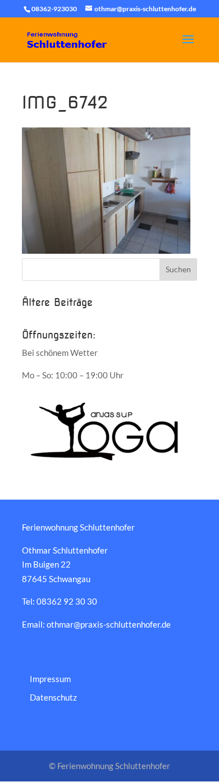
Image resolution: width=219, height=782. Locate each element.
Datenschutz (53, 697)
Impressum (50, 679)
